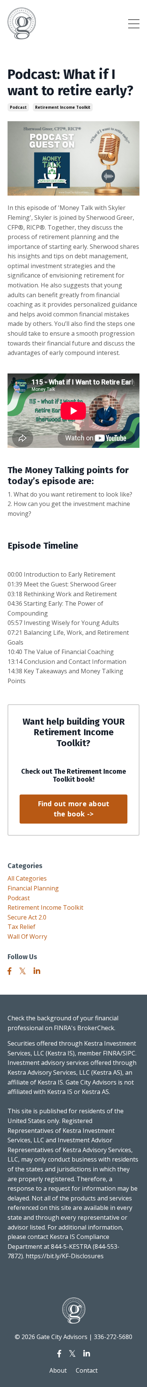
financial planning (33, 888)
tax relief (21, 927)
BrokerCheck (95, 1028)
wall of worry (27, 936)
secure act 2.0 (27, 917)
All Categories (27, 878)
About (58, 1370)
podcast (18, 107)
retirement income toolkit (62, 107)
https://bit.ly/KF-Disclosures (65, 1256)
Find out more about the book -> (74, 808)
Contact (87, 1370)
